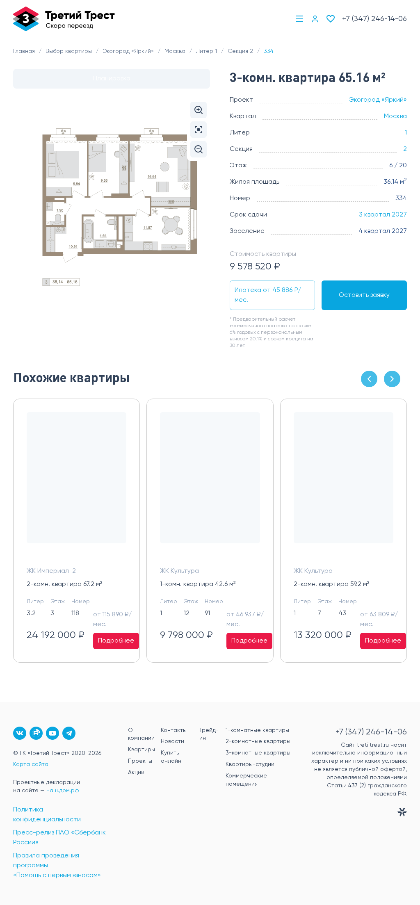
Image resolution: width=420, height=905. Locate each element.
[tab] (111, 79)
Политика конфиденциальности (47, 815)
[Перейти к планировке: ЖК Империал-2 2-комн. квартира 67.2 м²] (76, 484)
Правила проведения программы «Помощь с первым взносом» (57, 866)
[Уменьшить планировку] (198, 149)
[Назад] (369, 379)
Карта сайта (30, 764)
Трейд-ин (209, 734)
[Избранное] (331, 19)
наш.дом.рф (62, 790)
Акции (136, 772)
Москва (395, 116)
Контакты (174, 730)
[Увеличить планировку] (198, 110)
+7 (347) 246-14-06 (374, 19)
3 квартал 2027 (383, 215)
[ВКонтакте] (19, 733)
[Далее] (392, 379)
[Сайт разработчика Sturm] (357, 814)
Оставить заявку (364, 295)
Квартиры (141, 749)
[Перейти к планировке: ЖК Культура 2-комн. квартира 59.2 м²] (343, 484)
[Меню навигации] (299, 19)
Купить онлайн (171, 757)
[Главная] (64, 19)
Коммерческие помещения (246, 780)
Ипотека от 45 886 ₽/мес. (268, 295)
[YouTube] (52, 733)
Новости (172, 741)
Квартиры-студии (250, 764)
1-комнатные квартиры (257, 730)
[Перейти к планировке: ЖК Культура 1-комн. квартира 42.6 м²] (210, 484)
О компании (141, 734)
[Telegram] (68, 733)
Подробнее (116, 641)
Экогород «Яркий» (378, 100)
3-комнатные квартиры (258, 753)
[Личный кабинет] (315, 19)
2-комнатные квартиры (258, 741)
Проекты (140, 761)
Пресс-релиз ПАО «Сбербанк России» (59, 838)
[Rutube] (36, 733)
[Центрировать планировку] (198, 129)
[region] (210, 531)
